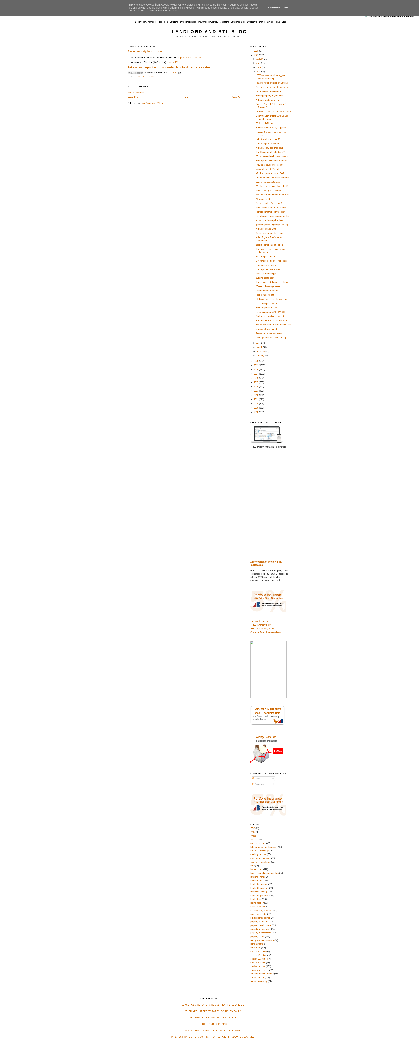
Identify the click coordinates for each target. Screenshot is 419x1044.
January (260, 356)
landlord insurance (259, 884)
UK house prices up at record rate (272, 299)
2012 (256, 395)
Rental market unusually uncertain (272, 320)
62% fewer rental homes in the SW (272, 194)
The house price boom (266, 303)
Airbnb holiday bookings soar (269, 148)
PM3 (252, 832)
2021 (256, 55)
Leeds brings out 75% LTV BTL (270, 312)
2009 (256, 408)
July (258, 63)
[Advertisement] (270, 504)
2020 (256, 361)
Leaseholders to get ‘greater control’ (273, 216)
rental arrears (256, 944)
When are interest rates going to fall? (213, 1011)
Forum (260, 22)
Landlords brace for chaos (268, 290)
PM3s (253, 836)
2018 (256, 369)
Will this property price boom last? (272, 186)
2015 (256, 382)
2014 (256, 386)
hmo (252, 865)
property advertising (259, 921)
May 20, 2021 (173, 62)
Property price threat (265, 256)
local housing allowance (261, 910)
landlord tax (255, 899)
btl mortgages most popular (263, 847)
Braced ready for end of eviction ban (273, 87)
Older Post (237, 97)
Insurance (202, 22)
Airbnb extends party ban (267, 100)
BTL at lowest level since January (272, 156)
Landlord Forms (177, 22)
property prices (257, 936)
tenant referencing (258, 981)
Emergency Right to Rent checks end (273, 325)
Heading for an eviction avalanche (272, 83)
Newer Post (133, 97)
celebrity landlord (258, 854)
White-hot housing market (268, 286)
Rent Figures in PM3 (213, 1024)
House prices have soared (268, 269)
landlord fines (256, 880)
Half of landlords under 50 (268, 139)
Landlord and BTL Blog (209, 31)
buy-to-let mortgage (259, 851)
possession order (258, 914)
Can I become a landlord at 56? (270, 152)
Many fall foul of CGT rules (268, 169)
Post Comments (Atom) (152, 103)
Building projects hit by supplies (271, 127)
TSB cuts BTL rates (265, 123)
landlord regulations (259, 895)
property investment (259, 929)
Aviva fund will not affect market (271, 207)
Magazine (224, 22)
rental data (255, 947)
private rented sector (260, 918)
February (260, 351)
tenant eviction (257, 977)
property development (260, 925)
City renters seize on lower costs (271, 261)
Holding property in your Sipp (269, 95)
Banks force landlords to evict (270, 316)
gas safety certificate (260, 862)
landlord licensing (258, 892)
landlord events (257, 877)
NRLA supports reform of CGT (270, 173)
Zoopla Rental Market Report (269, 245)
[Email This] (129, 72)
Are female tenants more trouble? (213, 1017)
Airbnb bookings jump (266, 229)
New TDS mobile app (266, 273)
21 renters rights (263, 199)
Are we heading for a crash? (269, 203)
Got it (287, 7)
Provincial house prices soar (269, 165)
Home (134, 22)
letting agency (257, 903)
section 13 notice (258, 951)
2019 (256, 365)
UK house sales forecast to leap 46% (273, 111)
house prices (256, 869)
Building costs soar (265, 278)
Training (269, 22)
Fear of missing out (265, 295)
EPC (252, 828)
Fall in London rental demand (269, 91)
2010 (256, 403)
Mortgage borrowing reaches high (271, 337)
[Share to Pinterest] (141, 72)
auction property (258, 843)
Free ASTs (163, 22)
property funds (145, 76)
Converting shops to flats (267, 143)
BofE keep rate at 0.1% (267, 307)
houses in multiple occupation (264, 873)
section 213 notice (259, 959)
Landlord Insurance (259, 621)
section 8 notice (257, 962)
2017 (256, 374)
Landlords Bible (238, 22)
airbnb (253, 839)
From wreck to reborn (266, 265)
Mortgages (191, 22)
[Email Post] (179, 72)
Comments (259, 784)
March (259, 347)
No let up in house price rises (269, 220)
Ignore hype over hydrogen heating (272, 224)
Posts (257, 778)
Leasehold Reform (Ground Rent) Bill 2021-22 (213, 1005)
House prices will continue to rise (271, 160)
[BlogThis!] (132, 72)
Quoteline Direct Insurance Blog (265, 632)
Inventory (213, 22)
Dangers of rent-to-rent (266, 329)
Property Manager (147, 22)
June (259, 67)
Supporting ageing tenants (268, 182)
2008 (256, 412)
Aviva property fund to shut (268, 190)
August (260, 59)
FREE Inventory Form (260, 625)
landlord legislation (259, 888)
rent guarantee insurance (262, 940)
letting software (257, 906)
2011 (256, 399)
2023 (256, 51)
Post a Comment (136, 92)
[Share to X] (135, 72)
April (258, 343)
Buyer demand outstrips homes (270, 233)
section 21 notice (258, 955)
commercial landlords (260, 858)
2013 (256, 391)
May (258, 71)
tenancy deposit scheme (262, 974)
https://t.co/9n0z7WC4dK (190, 57)
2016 (256, 378)
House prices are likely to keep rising (212, 1030)
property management (260, 933)
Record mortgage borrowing (269, 333)
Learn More (273, 7)
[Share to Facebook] (138, 72)
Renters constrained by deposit (270, 212)
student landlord (257, 966)
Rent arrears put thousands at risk (272, 282)
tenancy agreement (259, 970)
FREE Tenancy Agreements (263, 628)
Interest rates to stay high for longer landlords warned (213, 1037)
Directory (251, 22)
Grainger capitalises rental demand (272, 177)
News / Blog (280, 22)
